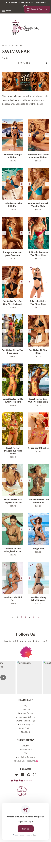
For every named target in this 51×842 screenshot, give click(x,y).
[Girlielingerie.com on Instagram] (34, 775)
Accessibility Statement (26, 757)
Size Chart (25, 732)
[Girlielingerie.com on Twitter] (16, 775)
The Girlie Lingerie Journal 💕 (26, 761)
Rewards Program (25, 724)
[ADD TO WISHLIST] (5, 122)
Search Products (25, 728)
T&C (25, 753)
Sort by (5, 58)
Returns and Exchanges (25, 720)
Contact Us (25, 709)
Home (4, 45)
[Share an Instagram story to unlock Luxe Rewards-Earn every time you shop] (26, 652)
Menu (8, 10)
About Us (25, 745)
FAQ (25, 705)
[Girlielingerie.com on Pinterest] (28, 775)
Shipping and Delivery (25, 717)
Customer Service (25, 713)
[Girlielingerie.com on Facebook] (22, 775)
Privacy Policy (26, 749)
